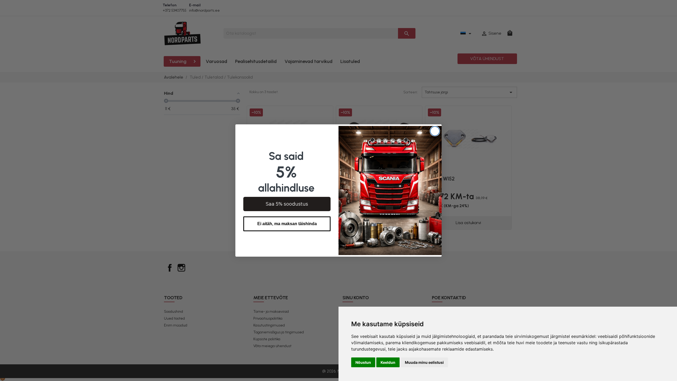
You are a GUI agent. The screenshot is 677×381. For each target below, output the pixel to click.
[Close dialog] (435, 131)
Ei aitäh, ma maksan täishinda (287, 223)
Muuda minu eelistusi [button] (424, 362)
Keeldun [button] (388, 362)
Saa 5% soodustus (287, 204)
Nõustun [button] (363, 362)
